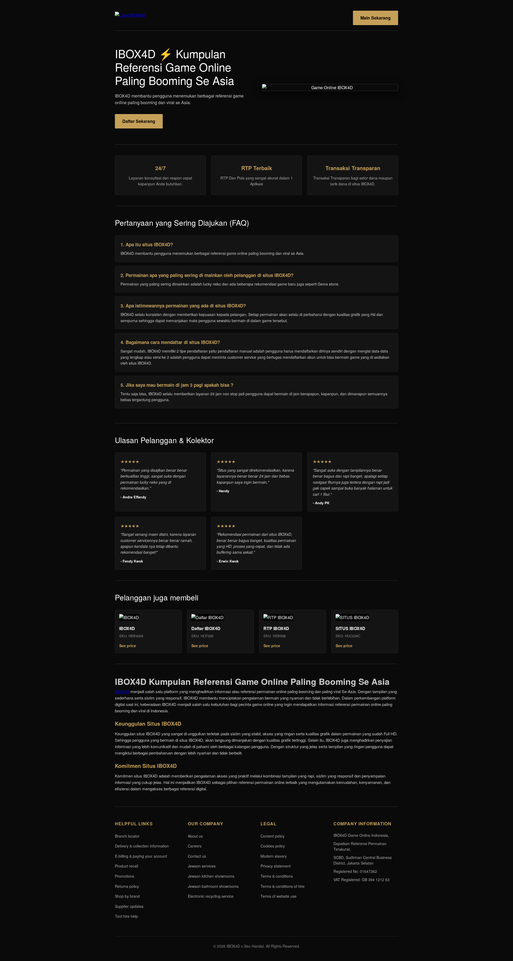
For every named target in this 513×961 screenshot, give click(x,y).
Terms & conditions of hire (283, 886)
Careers (194, 846)
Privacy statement (276, 866)
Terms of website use (279, 896)
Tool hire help (126, 916)
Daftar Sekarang (138, 121)
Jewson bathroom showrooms (213, 886)
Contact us (197, 856)
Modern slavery (274, 856)
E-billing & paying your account (141, 856)
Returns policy (127, 886)
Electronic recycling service (211, 896)
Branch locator (127, 836)
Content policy (273, 836)
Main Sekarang (375, 18)
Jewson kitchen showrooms (211, 876)
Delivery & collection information (142, 846)
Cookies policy (273, 846)
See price (127, 645)
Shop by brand (127, 896)
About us (195, 836)
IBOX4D (122, 691)
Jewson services (202, 866)
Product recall (126, 866)
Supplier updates (129, 906)
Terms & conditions (277, 876)
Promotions (124, 876)
